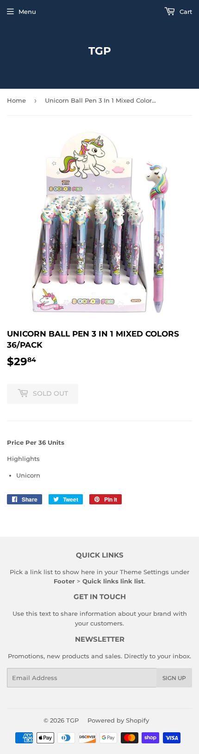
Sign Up (174, 677)
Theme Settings (144, 572)
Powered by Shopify (118, 720)
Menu (27, 11)
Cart (185, 11)
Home (16, 100)
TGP (99, 50)
